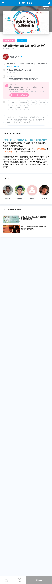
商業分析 (12, 102)
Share (46, 8)
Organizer (6, 581)
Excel (10, 107)
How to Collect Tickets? (19, 95)
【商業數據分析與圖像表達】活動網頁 (21, 79)
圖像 (18, 107)
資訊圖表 (42, 102)
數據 (26, 107)
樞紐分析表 (23, 102)
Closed (39, 580)
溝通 (33, 102)
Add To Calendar (13, 66)
